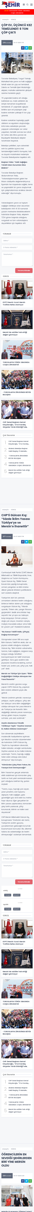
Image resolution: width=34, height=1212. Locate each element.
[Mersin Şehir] (10, 4)
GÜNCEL (13, 20)
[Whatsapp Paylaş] (30, 48)
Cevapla (7, 895)
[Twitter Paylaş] (26, 48)
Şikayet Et (16, 895)
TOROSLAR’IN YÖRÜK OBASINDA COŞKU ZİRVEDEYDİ (17, 12)
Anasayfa (5, 20)
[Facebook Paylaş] (23, 48)
